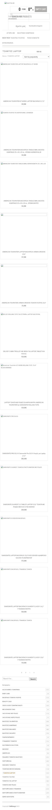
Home (4, 56)
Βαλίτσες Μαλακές (9, 729)
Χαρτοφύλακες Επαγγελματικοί (13, 793)
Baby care (6, 693)
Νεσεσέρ (5, 749)
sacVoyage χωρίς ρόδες (11, 717)
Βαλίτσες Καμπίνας (9, 725)
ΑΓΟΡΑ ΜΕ (11, 33)
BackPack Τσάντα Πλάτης (11, 697)
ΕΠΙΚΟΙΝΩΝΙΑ (7, 43)
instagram (38, 26)
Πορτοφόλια (6, 761)
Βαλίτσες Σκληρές (8, 733)
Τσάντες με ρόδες (9, 785)
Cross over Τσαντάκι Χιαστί (12, 705)
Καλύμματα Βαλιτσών (10, 745)
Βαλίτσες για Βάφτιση (10, 721)
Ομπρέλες (6, 753)
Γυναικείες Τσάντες (9, 741)
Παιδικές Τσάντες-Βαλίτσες (12, 757)
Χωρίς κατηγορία (8, 797)
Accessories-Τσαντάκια (11, 689)
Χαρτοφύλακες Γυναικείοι (11, 789)
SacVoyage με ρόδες (10, 713)
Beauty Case (7, 701)
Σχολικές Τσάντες (9, 765)
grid (44, 51)
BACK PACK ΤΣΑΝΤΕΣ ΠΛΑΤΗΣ (13, 38)
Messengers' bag (8, 709)
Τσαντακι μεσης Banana (11, 769)
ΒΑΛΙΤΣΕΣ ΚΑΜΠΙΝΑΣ (25, 33)
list (48, 51)
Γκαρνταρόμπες (8, 737)
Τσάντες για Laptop (9, 781)
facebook (32, 26)
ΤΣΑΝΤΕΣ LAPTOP (9, 773)
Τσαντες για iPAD (8, 777)
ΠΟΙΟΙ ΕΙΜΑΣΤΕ (33, 38)
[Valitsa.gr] (9, 3)
